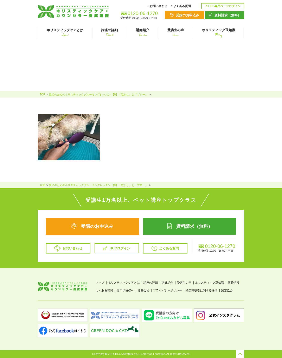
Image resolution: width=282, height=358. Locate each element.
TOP (42, 94)
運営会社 (143, 290)
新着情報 (233, 282)
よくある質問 (104, 290)
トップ (100, 282)
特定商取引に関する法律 (201, 290)
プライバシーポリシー (167, 290)
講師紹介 (167, 282)
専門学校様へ (125, 290)
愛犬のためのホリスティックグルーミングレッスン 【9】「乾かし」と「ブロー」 (98, 94)
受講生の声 (184, 282)
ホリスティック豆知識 (209, 282)
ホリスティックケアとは (124, 282)
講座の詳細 (150, 282)
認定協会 (227, 290)
